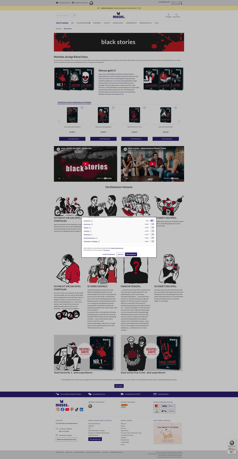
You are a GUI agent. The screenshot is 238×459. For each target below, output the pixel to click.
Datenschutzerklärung (116, 248)
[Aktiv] (152, 221)
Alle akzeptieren (131, 254)
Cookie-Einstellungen (109, 254)
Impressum (106, 250)
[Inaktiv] (152, 224)
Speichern (121, 254)
